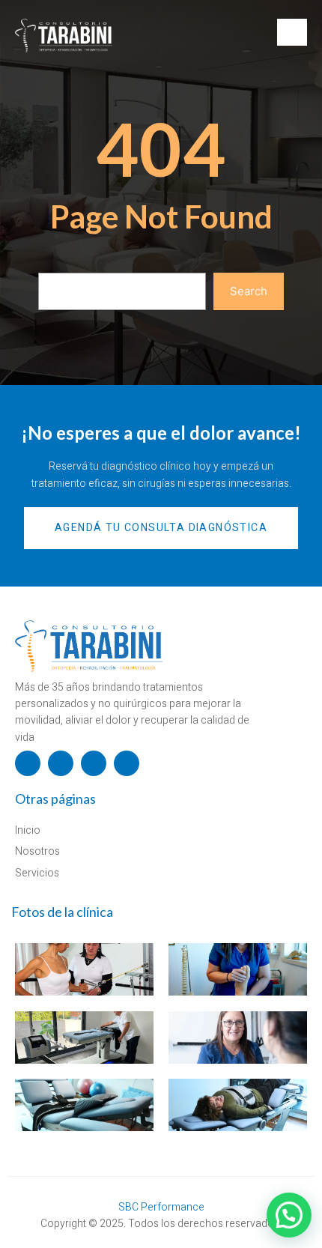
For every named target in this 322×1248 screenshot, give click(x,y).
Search (248, 291)
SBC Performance (161, 1207)
